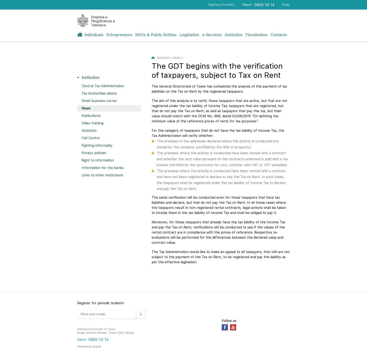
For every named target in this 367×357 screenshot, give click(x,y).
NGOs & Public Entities (155, 35)
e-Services (212, 35)
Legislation (189, 35)
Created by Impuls (89, 346)
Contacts (279, 35)
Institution (234, 35)
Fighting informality (221, 4)
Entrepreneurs (119, 35)
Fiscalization (257, 35)
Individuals (94, 35)
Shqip (286, 4)
